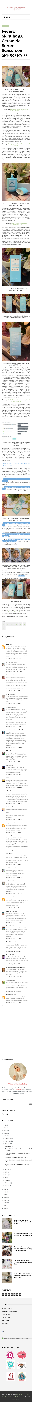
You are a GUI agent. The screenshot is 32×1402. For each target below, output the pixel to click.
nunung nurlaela (10, 911)
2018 (5, 1197)
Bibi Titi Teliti (9, 707)
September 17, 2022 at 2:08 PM (13, 850)
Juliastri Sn (9, 790)
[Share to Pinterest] (4, 628)
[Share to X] (8, 624)
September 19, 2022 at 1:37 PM (13, 1002)
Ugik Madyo (9, 980)
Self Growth (5, 1320)
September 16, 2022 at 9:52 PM (13, 774)
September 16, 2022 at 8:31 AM (13, 726)
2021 (5, 1189)
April (6, 1177)
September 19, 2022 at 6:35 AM (13, 991)
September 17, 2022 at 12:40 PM (14, 819)
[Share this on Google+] (12, 624)
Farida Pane (9, 694)
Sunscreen (5, 25)
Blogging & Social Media (9, 1311)
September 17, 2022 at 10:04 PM (14, 877)
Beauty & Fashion (7, 1308)
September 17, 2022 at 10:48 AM (14, 787)
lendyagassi (9, 835)
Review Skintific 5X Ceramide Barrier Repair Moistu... (17, 1165)
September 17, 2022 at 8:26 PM (13, 864)
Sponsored (5, 1323)
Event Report (6, 1314)
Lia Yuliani (9, 880)
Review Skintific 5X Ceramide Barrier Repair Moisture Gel (18, 110)
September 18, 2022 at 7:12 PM (13, 964)
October (7, 1143)
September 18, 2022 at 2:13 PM (13, 938)
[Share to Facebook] (4, 624)
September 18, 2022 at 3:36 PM (13, 951)
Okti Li (8, 644)
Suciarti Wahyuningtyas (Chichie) (14, 729)
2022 (5, 1136)
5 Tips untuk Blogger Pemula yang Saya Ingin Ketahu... (17, 1153)
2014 (5, 1208)
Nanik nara (9, 675)
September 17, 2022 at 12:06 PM (14, 803)
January (7, 1185)
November (8, 1141)
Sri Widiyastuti (10, 662)
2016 (5, 1203)
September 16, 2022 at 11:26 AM (14, 747)
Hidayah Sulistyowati (11, 750)
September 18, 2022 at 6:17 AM (13, 922)
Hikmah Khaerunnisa (11, 941)
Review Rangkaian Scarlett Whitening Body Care (18, 223)
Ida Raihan (9, 954)
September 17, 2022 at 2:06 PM (13, 832)
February (7, 1183)
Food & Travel (6, 1317)
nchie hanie (9, 896)
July (6, 1172)
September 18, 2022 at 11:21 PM (14, 976)
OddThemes (16, 1399)
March (7, 1180)
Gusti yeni (8, 853)
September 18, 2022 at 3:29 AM (13, 907)
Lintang (8, 765)
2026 (5, 1125)
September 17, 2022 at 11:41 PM (14, 893)
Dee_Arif (8, 807)
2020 (5, 1192)
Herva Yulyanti (10, 994)
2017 (5, 1200)
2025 (5, 1127)
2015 (5, 1205)
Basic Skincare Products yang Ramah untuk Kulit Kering (19, 400)
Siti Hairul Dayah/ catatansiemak (14, 967)
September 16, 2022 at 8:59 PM (13, 761)
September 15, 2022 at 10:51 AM (14, 671)
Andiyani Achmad (10, 823)
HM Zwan (8, 778)
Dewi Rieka (9, 925)
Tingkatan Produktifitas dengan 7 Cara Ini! (17, 1157)
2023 (5, 1133)
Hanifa (5, 62)
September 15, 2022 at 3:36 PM (13, 703)
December (8, 1138)
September (8, 1146)
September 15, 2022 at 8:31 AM (13, 658)
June (6, 1175)
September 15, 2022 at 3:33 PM (13, 691)
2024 (5, 1130)
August (7, 1169)
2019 (5, 1194)
